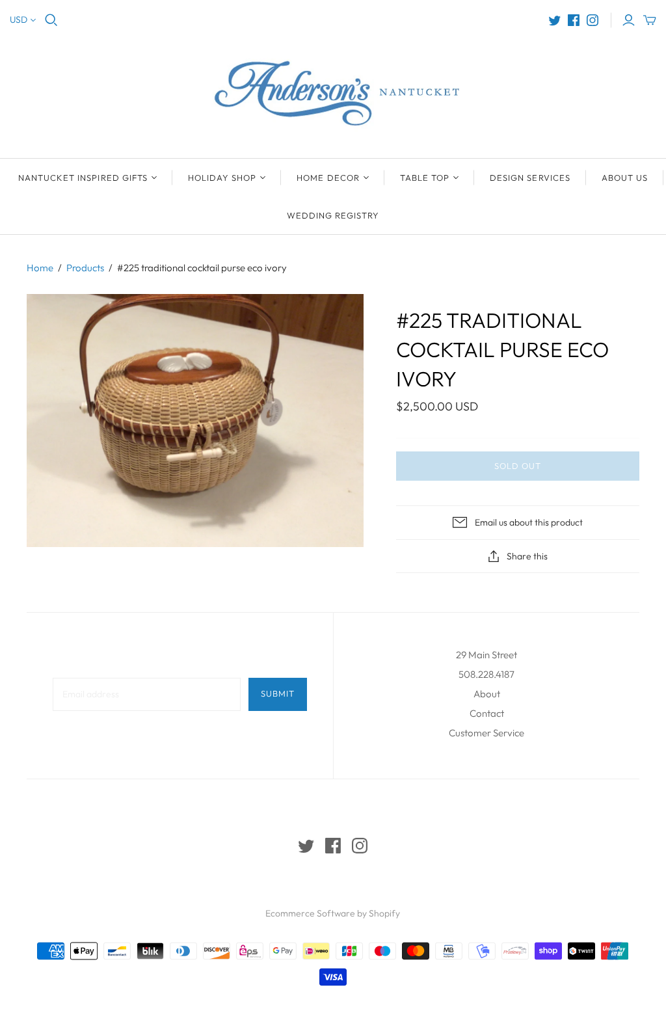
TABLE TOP (424, 177)
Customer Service (486, 733)
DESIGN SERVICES (530, 177)
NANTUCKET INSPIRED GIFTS (83, 177)
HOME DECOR (328, 177)
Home (40, 267)
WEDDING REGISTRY (333, 215)
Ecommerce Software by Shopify (332, 913)
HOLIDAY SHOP (222, 177)
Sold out (517, 466)
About (486, 694)
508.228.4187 (486, 674)
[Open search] (51, 20)
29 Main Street (486, 655)
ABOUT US (625, 177)
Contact (487, 713)
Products (85, 267)
